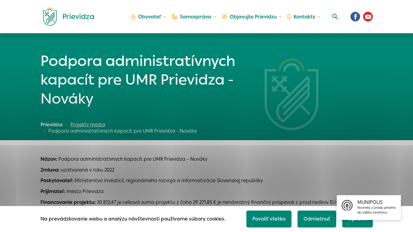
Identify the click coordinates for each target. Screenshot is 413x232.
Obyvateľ (149, 17)
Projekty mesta (87, 124)
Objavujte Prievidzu (253, 17)
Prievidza (52, 124)
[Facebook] (355, 16)
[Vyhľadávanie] (335, 17)
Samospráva (195, 17)
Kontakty (304, 17)
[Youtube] (368, 16)
